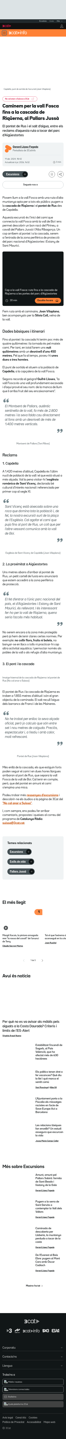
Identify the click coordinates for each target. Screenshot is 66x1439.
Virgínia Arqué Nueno (11, 1036)
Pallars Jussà (18, 871)
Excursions (12, 174)
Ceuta (51, 21)
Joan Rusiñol (50, 943)
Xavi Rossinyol (42, 1087)
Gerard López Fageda (25, 147)
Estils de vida (18, 861)
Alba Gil (53, 1087)
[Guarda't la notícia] (52, 174)
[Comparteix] (60, 174)
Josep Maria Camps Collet (46, 1141)
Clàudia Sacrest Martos (12, 946)
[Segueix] (24, 174)
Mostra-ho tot (33, 1286)
